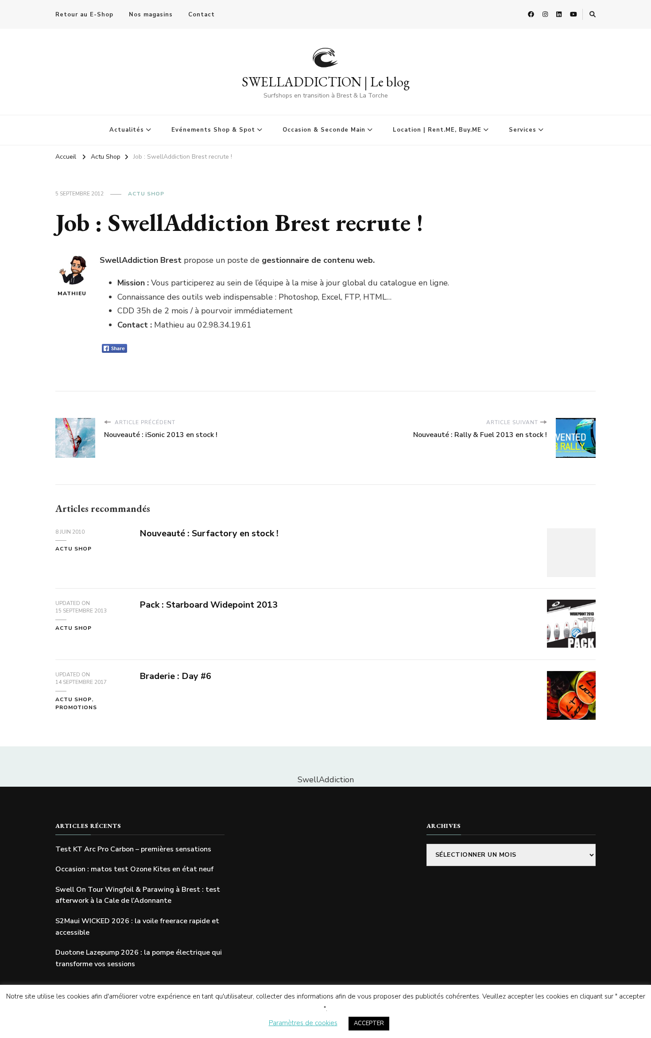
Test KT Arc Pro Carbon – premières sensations (133, 849)
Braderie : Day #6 (175, 676)
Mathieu (72, 293)
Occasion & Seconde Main (324, 130)
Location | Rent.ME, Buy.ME (437, 130)
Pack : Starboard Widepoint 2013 (209, 605)
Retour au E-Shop (84, 15)
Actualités (126, 130)
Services (522, 130)
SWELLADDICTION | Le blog (326, 81)
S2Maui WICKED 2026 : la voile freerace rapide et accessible (137, 926)
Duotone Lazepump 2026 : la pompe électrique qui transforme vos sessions (138, 958)
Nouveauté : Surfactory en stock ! (209, 533)
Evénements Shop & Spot (213, 130)
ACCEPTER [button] (369, 1023)
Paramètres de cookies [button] (303, 1022)
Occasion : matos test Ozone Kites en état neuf (134, 869)
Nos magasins (151, 15)
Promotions (76, 707)
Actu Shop (146, 193)
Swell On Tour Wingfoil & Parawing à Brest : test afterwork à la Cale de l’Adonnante (137, 895)
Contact (201, 15)
